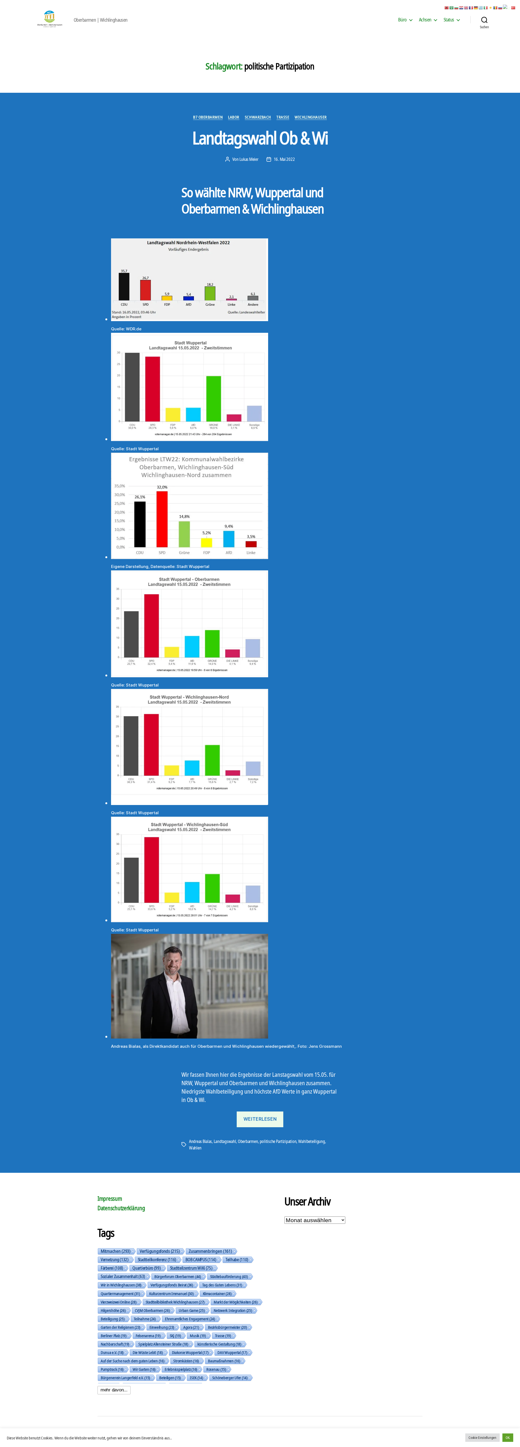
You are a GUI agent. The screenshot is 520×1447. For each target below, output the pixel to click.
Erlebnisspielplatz (181, 1369)
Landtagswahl (225, 1141)
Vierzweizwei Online (118, 1302)
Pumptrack (112, 1369)
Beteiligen (170, 1377)
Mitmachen (116, 1251)
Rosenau (216, 1369)
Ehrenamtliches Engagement (190, 1318)
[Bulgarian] (456, 7)
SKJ (175, 1335)
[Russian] (500, 7)
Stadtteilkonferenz (157, 1260)
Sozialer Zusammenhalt (123, 1276)
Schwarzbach (258, 117)
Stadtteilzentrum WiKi (191, 1268)
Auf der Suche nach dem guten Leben (132, 1360)
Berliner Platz (113, 1335)
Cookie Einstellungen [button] (482, 1437)
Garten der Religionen (120, 1327)
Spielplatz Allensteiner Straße (163, 1344)
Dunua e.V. (112, 1352)
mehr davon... (114, 1389)
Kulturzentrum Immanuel (171, 1293)
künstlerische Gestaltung (219, 1344)
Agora (191, 1327)
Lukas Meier (248, 159)
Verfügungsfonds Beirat (172, 1285)
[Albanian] (446, 7)
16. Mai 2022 (284, 159)
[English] (466, 7)
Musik (198, 1335)
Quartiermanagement (120, 1293)
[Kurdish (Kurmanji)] (490, 7)
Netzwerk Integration (233, 1310)
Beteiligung (113, 1318)
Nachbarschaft (115, 1344)
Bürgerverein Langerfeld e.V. (125, 1377)
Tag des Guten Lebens (222, 1285)
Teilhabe (237, 1260)
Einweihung (162, 1327)
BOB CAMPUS (201, 1260)
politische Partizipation (278, 1141)
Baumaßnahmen (224, 1360)
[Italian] (485, 7)
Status (449, 20)
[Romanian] (495, 7)
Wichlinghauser (311, 117)
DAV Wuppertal (232, 1352)
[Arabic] (451, 7)
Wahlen (195, 1148)
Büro (402, 20)
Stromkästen (186, 1360)
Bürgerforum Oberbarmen (177, 1276)
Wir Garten (144, 1369)
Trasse (283, 117)
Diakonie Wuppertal (190, 1352)
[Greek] (481, 7)
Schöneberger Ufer (230, 1377)
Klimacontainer (217, 1293)
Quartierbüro (146, 1268)
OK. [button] (508, 1437)
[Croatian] (461, 7)
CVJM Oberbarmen (152, 1310)
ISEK (196, 1377)
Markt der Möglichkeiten (235, 1302)
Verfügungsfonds (160, 1251)
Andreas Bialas (200, 1141)
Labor (233, 117)
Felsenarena (148, 1335)
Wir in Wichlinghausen (121, 1285)
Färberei (112, 1268)
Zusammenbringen (210, 1251)
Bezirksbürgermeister (227, 1327)
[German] (476, 7)
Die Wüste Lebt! (148, 1352)
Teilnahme (145, 1318)
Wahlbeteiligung (311, 1141)
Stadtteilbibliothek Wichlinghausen (175, 1302)
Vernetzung (115, 1260)
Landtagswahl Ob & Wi (260, 137)
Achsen (425, 20)
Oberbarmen (248, 1141)
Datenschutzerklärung (121, 1208)
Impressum (110, 1198)
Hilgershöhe (113, 1310)
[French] (471, 7)
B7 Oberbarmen (208, 117)
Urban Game (191, 1310)
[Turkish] (513, 7)
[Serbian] (507, 7)
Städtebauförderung (229, 1276)
